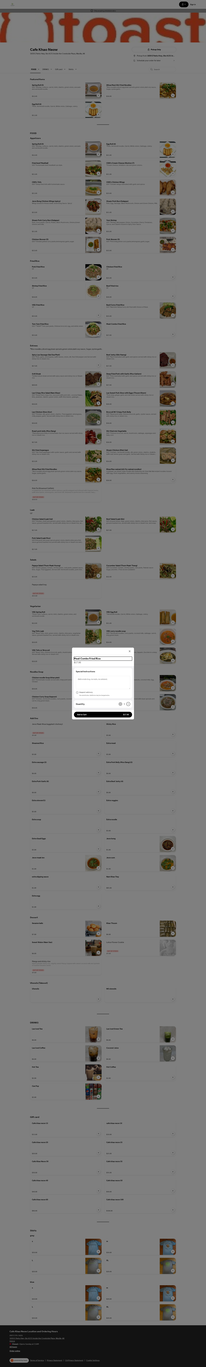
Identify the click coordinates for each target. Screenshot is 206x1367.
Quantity (80, 704)
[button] (103, 714)
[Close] (129, 651)
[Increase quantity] (128, 704)
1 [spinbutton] (124, 704)
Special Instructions (85, 671)
